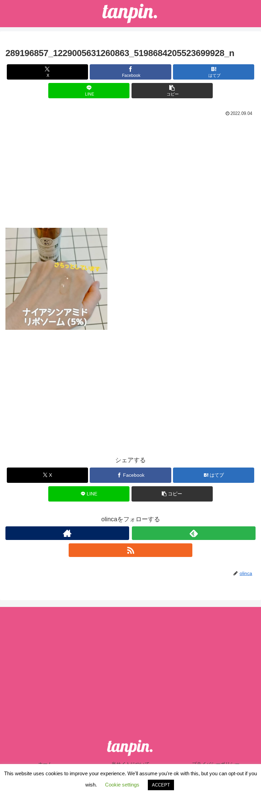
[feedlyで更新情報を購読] (194, 533)
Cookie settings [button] (122, 784)
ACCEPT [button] (161, 784)
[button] (172, 90)
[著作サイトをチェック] (67, 533)
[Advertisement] (130, 169)
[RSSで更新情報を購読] (130, 550)
